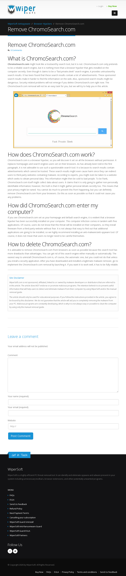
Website (12, 420)
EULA (12, 499)
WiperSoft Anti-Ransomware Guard (26, 526)
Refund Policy (16, 508)
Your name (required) (18, 396)
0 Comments (16, 50)
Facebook (10, 551)
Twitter (15, 551)
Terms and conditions (87, 572)
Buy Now (112, 6)
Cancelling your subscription (23, 517)
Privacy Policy (68, 572)
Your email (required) (18, 407)
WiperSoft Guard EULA (20, 531)
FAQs (12, 495)
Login (100, 6)
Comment (13, 355)
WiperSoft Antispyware (19, 23)
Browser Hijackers (43, 23)
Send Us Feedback (18, 504)
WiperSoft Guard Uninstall (21, 522)
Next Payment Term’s (19, 513)
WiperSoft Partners (18, 535)
